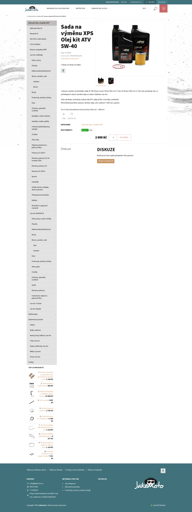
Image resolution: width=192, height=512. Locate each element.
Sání (34, 245)
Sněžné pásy (32, 314)
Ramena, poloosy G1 (39, 166)
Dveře (34, 285)
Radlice (34, 200)
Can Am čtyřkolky (36, 55)
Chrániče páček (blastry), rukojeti (41, 127)
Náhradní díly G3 (36, 28)
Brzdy (34, 92)
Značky (31, 362)
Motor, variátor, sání (39, 76)
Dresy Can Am (35, 357)
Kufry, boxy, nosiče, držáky (41, 218)
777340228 (34, 490)
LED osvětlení (35, 44)
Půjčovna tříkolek (55, 470)
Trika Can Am (35, 341)
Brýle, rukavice (35, 330)
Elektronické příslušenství (41, 71)
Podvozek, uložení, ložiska (41, 97)
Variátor (36, 81)
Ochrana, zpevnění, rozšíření (39, 109)
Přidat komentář (105, 161)
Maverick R (34, 33)
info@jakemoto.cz (36, 483)
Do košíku (124, 137)
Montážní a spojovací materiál (39, 206)
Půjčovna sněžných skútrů (36, 470)
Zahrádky (35, 182)
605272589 (34, 487)
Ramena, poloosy (38, 290)
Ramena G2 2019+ (38, 171)
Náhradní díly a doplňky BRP (38, 23)
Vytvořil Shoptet (159, 505)
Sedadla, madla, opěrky (40, 121)
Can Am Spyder (35, 309)
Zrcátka (34, 134)
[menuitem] (59, 8)
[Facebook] (63, 70)
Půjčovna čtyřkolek (95, 470)
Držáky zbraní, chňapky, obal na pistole (40, 188)
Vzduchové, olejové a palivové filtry (39, 297)
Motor (35, 87)
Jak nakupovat (70, 483)
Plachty (34, 65)
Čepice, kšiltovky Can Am (39, 346)
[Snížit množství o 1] (115, 139)
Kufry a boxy (36, 60)
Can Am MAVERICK (37, 213)
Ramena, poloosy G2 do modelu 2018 (40, 159)
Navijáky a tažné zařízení (41, 116)
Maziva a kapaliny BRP (38, 49)
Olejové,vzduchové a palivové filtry (39, 146)
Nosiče (34, 176)
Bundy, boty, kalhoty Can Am (40, 335)
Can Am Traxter (36, 303)
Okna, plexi (36, 266)
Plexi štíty (35, 140)
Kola (33, 103)
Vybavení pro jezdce (35, 319)
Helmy (32, 325)
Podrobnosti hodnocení (70, 58)
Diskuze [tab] (66, 149)
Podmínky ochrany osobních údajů (77, 490)
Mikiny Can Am (35, 351)
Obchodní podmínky (72, 487)
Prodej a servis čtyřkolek (75, 470)
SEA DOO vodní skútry (38, 39)
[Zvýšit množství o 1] (115, 136)
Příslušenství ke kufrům (40, 195)
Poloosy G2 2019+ (38, 153)
